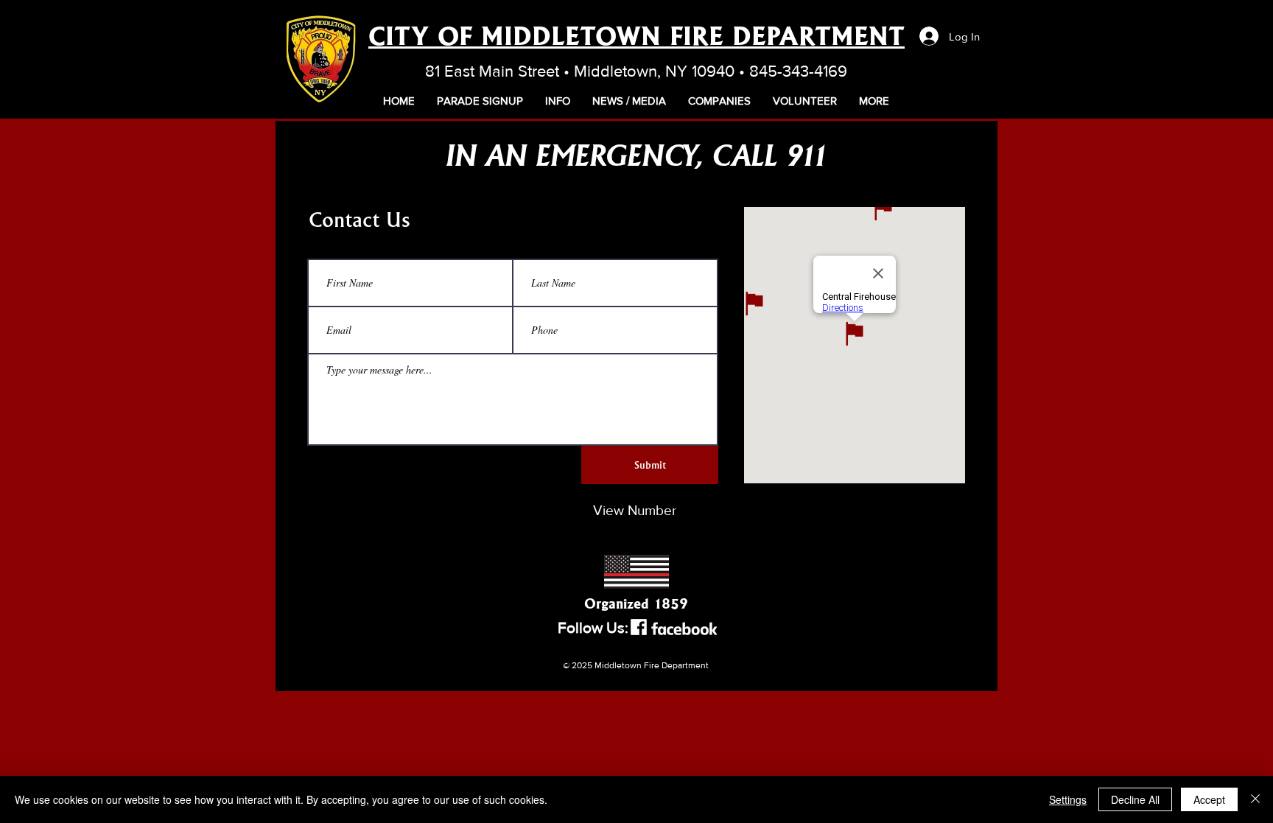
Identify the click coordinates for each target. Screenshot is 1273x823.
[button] (557, 100)
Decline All (1135, 799)
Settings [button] (1068, 799)
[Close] (1255, 799)
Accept (1209, 799)
